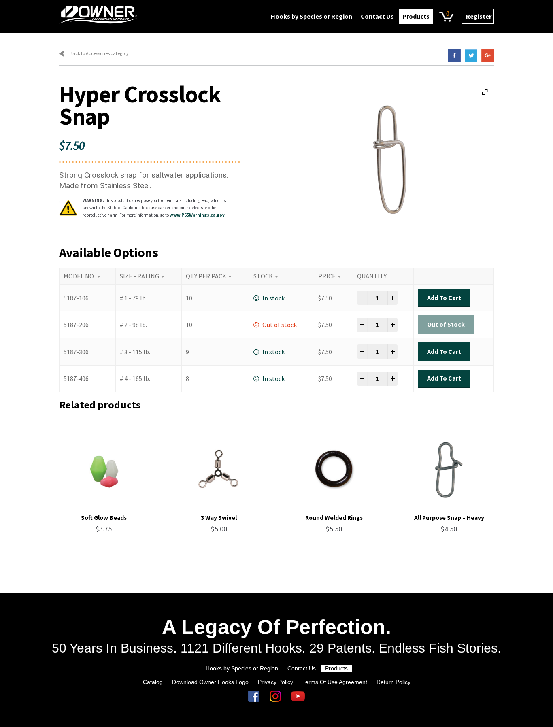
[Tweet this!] (469, 55)
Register (478, 16)
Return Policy (393, 682)
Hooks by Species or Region (311, 16)
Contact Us (377, 16)
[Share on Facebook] (452, 55)
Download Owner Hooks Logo (210, 682)
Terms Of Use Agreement (334, 682)
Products (416, 16)
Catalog (153, 682)
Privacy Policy (275, 682)
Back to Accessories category (99, 53)
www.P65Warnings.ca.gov (197, 215)
